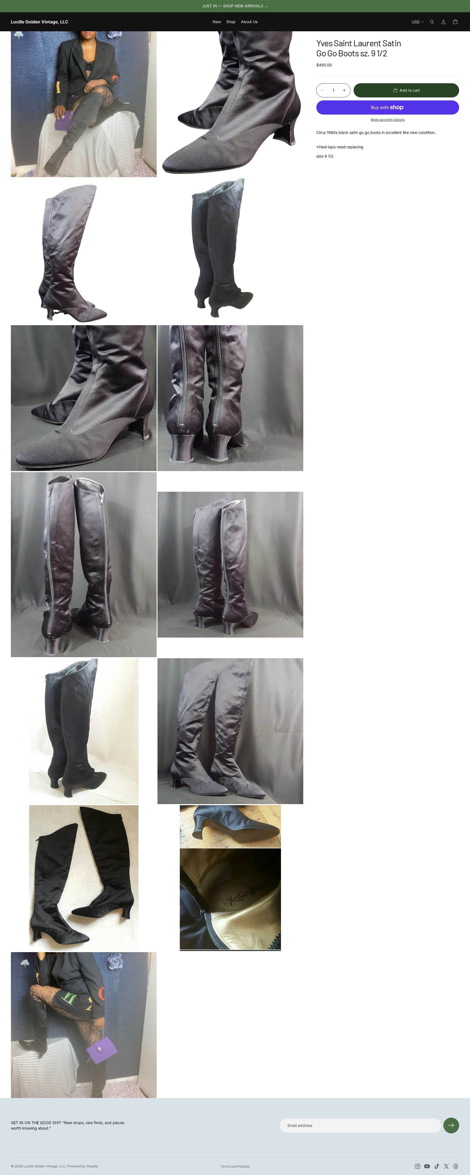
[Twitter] (446, 1166)
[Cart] (455, 22)
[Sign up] (451, 1125)
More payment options (388, 120)
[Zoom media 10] (230, 731)
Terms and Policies (235, 1166)
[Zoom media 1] (84, 104)
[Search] (432, 22)
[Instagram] (417, 1166)
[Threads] (456, 1166)
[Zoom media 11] (84, 878)
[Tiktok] (437, 1166)
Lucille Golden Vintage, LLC (44, 1166)
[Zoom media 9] (84, 731)
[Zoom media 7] (84, 564)
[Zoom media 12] (230, 878)
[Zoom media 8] (230, 564)
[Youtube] (427, 1166)
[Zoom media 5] (84, 398)
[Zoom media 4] (230, 251)
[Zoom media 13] (84, 1025)
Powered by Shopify (82, 1166)
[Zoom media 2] (230, 104)
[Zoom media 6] (230, 398)
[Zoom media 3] (84, 251)
